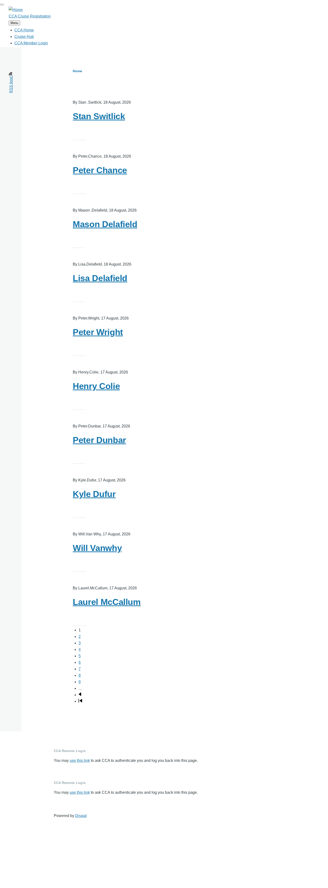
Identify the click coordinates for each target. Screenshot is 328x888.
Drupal (81, 816)
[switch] (2, 4)
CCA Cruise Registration (30, 16)
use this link (80, 760)
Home (77, 71)
